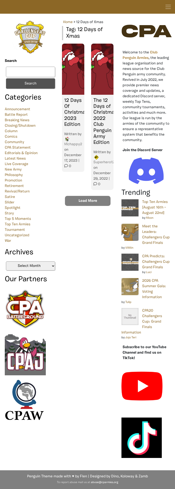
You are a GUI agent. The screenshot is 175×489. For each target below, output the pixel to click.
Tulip (128, 302)
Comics (11, 137)
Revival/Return (17, 191)
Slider (9, 202)
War (8, 241)
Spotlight (13, 208)
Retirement (14, 186)
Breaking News (17, 120)
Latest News (15, 158)
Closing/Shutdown (20, 126)
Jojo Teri (130, 337)
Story (9, 213)
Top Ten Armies (17, 224)
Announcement (17, 109)
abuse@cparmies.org (104, 482)
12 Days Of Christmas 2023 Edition (76, 112)
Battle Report (16, 115)
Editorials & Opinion (21, 153)
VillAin (129, 247)
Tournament (15, 230)
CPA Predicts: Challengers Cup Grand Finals (156, 262)
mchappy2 (73, 144)
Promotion (13, 180)
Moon (149, 217)
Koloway (127, 476)
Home (68, 22)
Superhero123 (105, 162)
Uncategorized (17, 235)
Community (14, 142)
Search (11, 61)
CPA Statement (18, 148)
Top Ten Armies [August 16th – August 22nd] (155, 207)
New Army (13, 169)
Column (11, 131)
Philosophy (14, 175)
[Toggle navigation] (168, 7)
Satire (10, 197)
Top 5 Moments (18, 219)
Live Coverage (16, 164)
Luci (149, 272)
